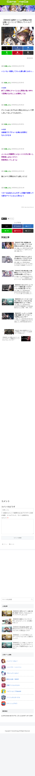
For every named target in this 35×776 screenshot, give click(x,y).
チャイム (11, 218)
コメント (4, 517)
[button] (28, 53)
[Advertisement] (17, 420)
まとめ (4, 218)
